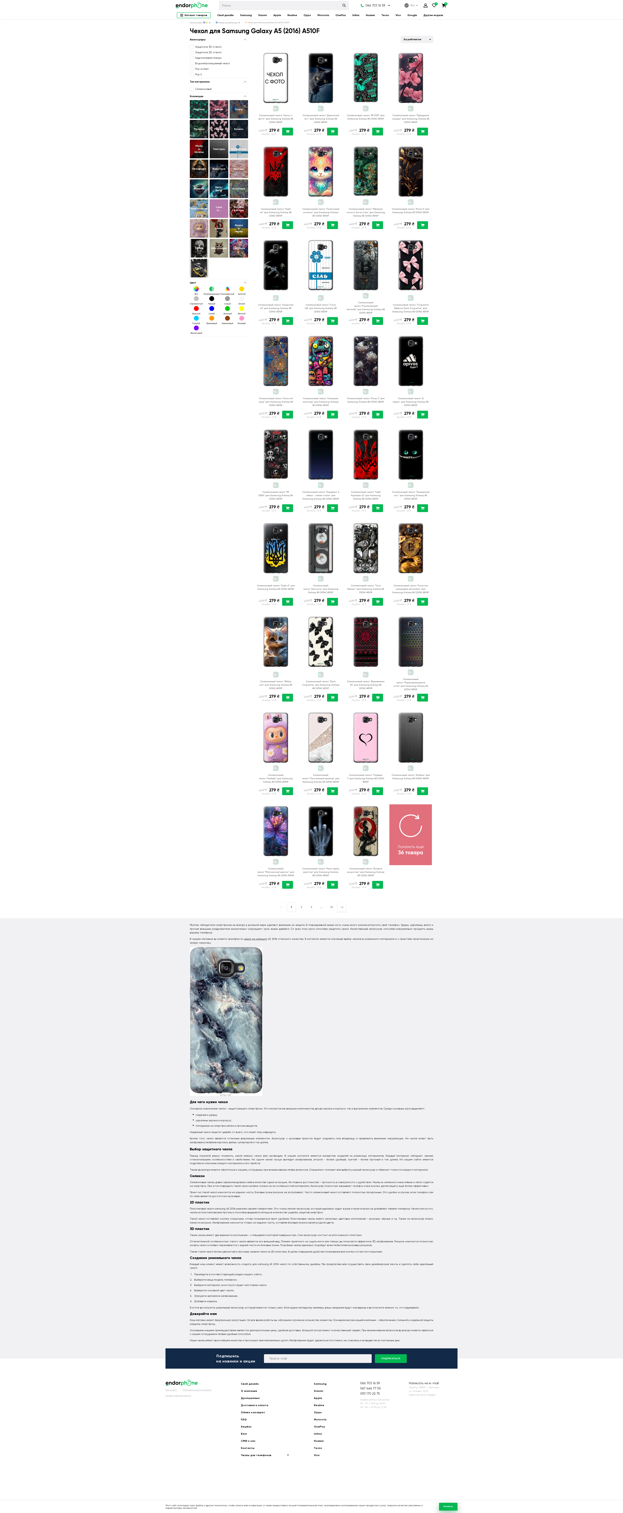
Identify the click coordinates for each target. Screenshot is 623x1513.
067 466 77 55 (370, 1388)
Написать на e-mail (424, 1383)
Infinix (355, 15)
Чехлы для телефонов (256, 1455)
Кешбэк (246, 1426)
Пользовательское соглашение (197, 1390)
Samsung (246, 15)
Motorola (323, 15)
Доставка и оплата (254, 1405)
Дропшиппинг (250, 1398)
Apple (277, 15)
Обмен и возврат (253, 1412)
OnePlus (341, 15)
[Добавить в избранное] (292, 53)
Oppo (307, 15)
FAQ (244, 1419)
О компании (249, 1390)
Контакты (247, 1448)
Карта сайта (171, 1390)
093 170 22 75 (370, 1393)
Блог (244, 1433)
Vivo (398, 15)
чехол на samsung (255, 938)
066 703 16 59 (375, 5)
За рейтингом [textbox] (412, 39)
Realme (292, 15)
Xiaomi (262, 15)
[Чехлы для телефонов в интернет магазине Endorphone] (192, 5)
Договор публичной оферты (178, 1396)
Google (412, 15)
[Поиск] (344, 5)
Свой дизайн (225, 15)
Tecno (385, 15)
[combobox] (417, 39)
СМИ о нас (248, 1440)
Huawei (370, 15)
